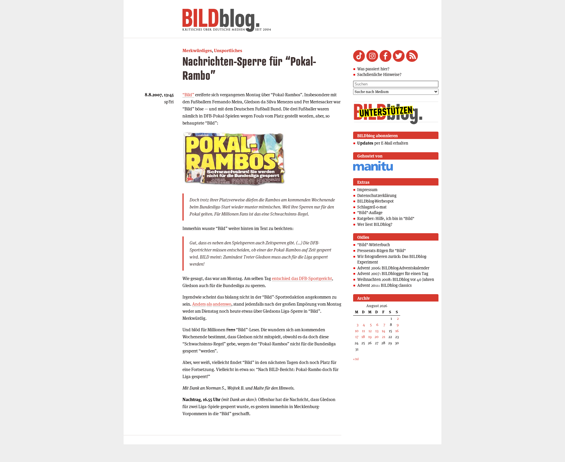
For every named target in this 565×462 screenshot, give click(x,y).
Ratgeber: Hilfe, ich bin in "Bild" (385, 218)
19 (370, 336)
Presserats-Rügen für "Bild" (381, 250)
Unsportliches (228, 50)
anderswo (222, 304)
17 (356, 336)
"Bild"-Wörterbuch (373, 244)
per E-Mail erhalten (382, 143)
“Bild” (188, 94)
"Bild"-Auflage (370, 212)
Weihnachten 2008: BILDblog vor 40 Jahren (395, 279)
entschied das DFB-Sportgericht (302, 278)
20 (376, 336)
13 (376, 330)
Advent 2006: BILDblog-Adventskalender (393, 268)
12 (370, 330)
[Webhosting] (373, 170)
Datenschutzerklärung (376, 195)
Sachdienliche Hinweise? (379, 74)
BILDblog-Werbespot (375, 201)
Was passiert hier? (373, 69)
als (209, 304)
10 (356, 330)
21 (383, 336)
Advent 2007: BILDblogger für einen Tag (392, 273)
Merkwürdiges (197, 50)
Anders (199, 304)
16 (397, 330)
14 (383, 330)
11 (363, 330)
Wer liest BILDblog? (374, 224)
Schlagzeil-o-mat (372, 207)
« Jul (356, 359)
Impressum (367, 189)
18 (363, 336)
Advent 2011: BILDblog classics (384, 285)
